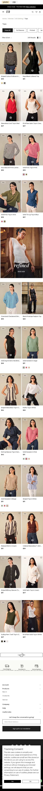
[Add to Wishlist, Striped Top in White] (41, 467)
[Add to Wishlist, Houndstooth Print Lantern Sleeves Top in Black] (19, 135)
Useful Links (6, 712)
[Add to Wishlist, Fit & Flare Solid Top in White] (41, 602)
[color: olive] (26, 174)
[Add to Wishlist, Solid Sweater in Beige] (19, 467)
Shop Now (29, 7)
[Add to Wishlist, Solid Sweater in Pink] (41, 420)
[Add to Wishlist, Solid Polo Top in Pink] (41, 135)
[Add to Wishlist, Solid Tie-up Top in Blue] (41, 182)
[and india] (14, 2)
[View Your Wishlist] (36, 12)
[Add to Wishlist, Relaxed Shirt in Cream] (19, 514)
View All (7, 30)
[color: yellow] (2, 83)
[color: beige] (29, 367)
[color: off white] (7, 641)
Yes (12, 781)
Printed (32, 30)
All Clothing (19, 18)
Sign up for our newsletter (21, 729)
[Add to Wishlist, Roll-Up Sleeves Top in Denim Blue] (19, 420)
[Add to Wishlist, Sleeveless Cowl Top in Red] (19, 91)
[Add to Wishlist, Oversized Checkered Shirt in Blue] (19, 284)
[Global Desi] (5, 2)
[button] (33, 12)
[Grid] (37, 38)
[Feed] (39, 38)
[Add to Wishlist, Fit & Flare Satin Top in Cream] (41, 91)
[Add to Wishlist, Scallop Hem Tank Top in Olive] (19, 602)
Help (4, 708)
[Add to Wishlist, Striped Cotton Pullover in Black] (19, 44)
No (30, 781)
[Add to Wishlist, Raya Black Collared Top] (41, 44)
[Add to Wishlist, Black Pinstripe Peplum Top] (41, 284)
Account (5, 685)
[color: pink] (24, 174)
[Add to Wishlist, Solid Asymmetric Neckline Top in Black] (19, 328)
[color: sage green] (24, 367)
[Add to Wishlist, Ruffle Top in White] (41, 375)
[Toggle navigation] (4, 12)
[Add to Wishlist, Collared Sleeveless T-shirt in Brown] (41, 514)
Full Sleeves (20, 30)
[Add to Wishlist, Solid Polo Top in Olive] (19, 182)
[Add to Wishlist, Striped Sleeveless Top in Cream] (19, 375)
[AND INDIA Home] (8, 11)
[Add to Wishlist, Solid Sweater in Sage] (41, 328)
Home (4, 18)
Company (5, 704)
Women (11, 18)
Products (5, 688)
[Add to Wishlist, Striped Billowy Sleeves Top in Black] (19, 558)
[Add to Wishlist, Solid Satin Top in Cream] (41, 558)
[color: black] (5, 83)
